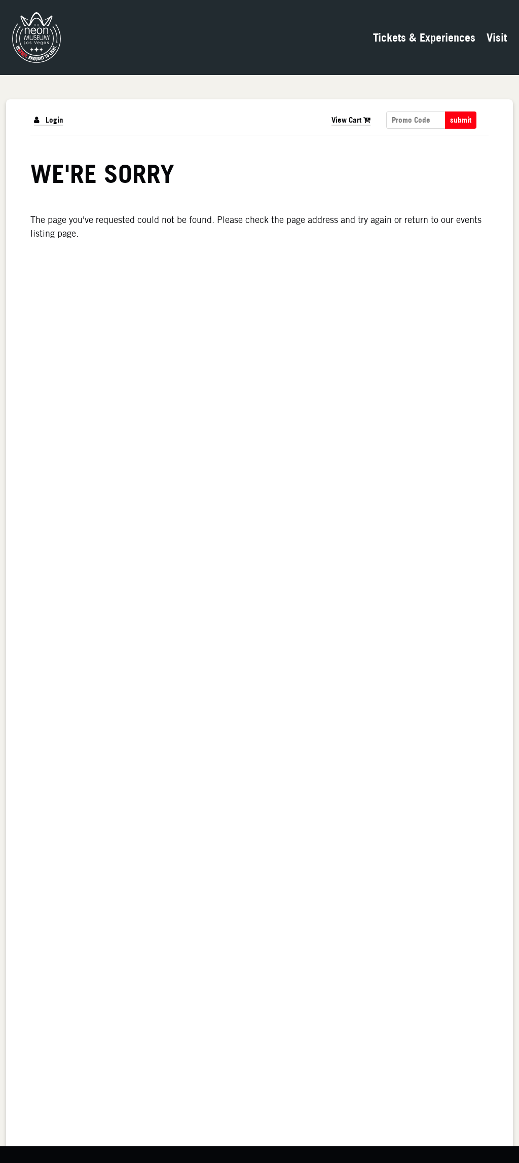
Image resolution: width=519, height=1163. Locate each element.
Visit (497, 37)
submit (460, 120)
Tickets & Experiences (424, 37)
